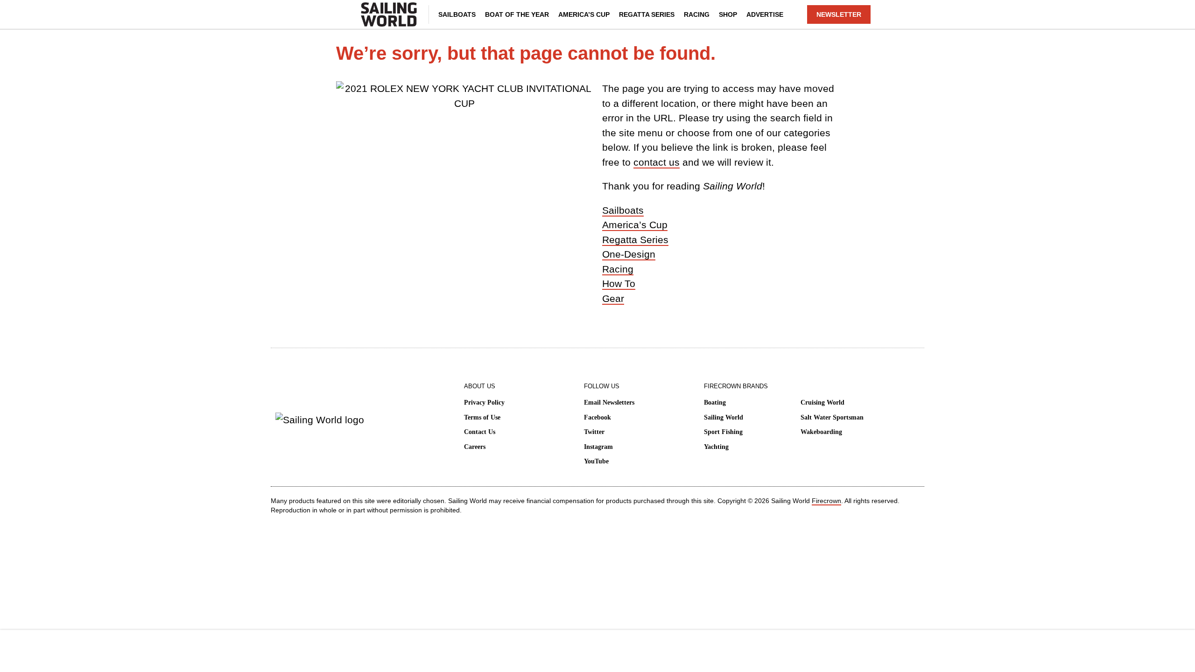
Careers (474, 446)
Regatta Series (647, 14)
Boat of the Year (517, 14)
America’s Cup (584, 14)
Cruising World (822, 402)
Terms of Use (482, 417)
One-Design (628, 254)
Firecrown (826, 500)
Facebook (597, 417)
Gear (613, 298)
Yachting (716, 446)
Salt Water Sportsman (832, 417)
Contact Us (479, 431)
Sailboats (457, 14)
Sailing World (723, 417)
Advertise (764, 14)
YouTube (596, 461)
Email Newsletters (609, 402)
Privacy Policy (484, 402)
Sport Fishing (723, 431)
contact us (656, 162)
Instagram (598, 446)
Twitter (594, 431)
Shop (728, 14)
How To (618, 283)
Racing (697, 14)
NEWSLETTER (838, 14)
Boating (715, 402)
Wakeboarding (821, 431)
